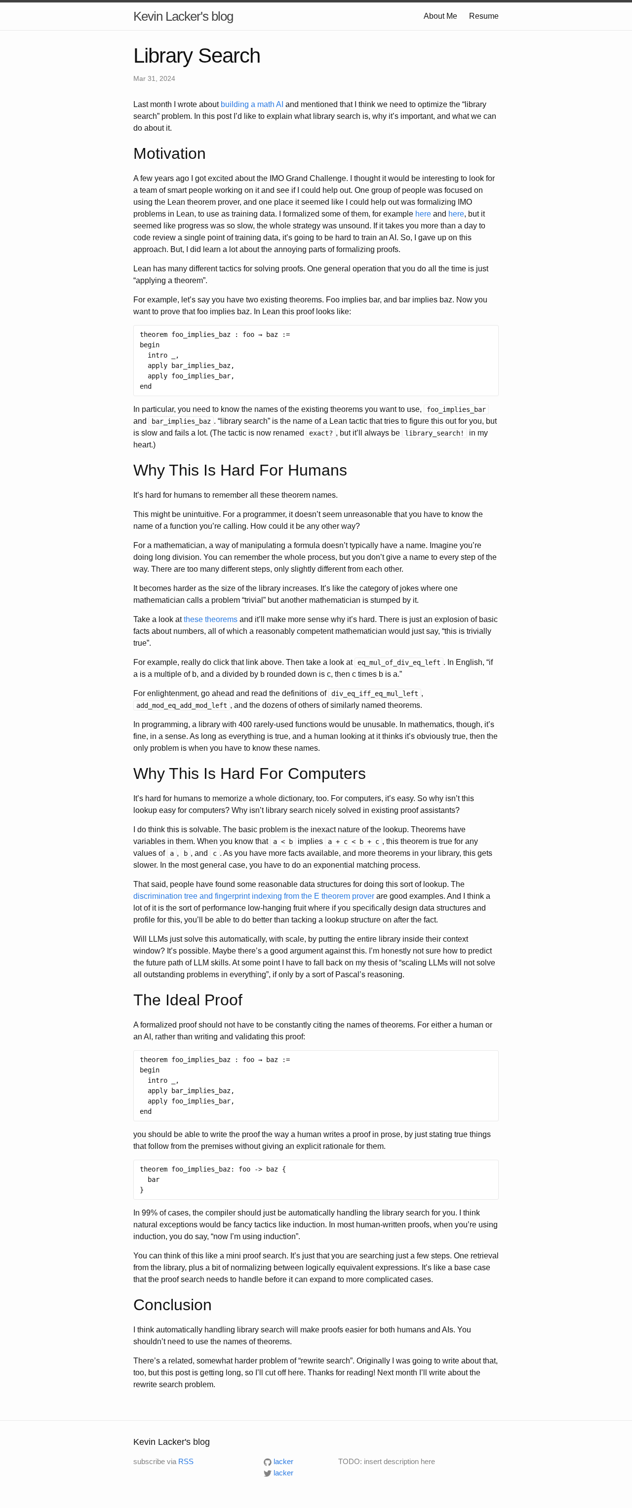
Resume (484, 16)
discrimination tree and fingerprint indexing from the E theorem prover (253, 896)
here (423, 214)
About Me (440, 16)
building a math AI (252, 104)
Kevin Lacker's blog (183, 16)
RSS (186, 1461)
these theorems (210, 619)
